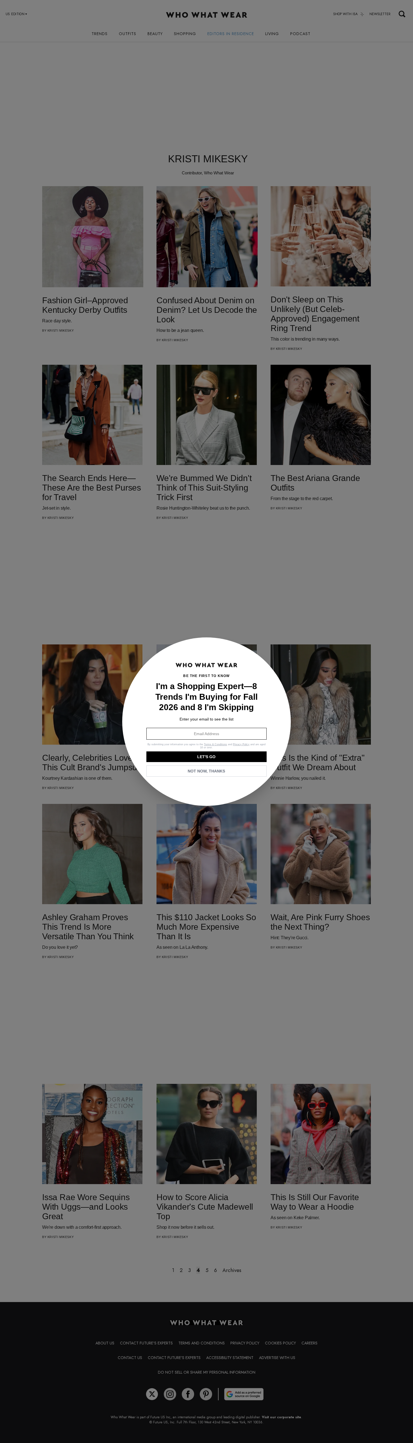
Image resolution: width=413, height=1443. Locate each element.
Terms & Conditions (215, 744)
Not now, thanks (206, 771)
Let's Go (206, 756)
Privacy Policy (241, 744)
